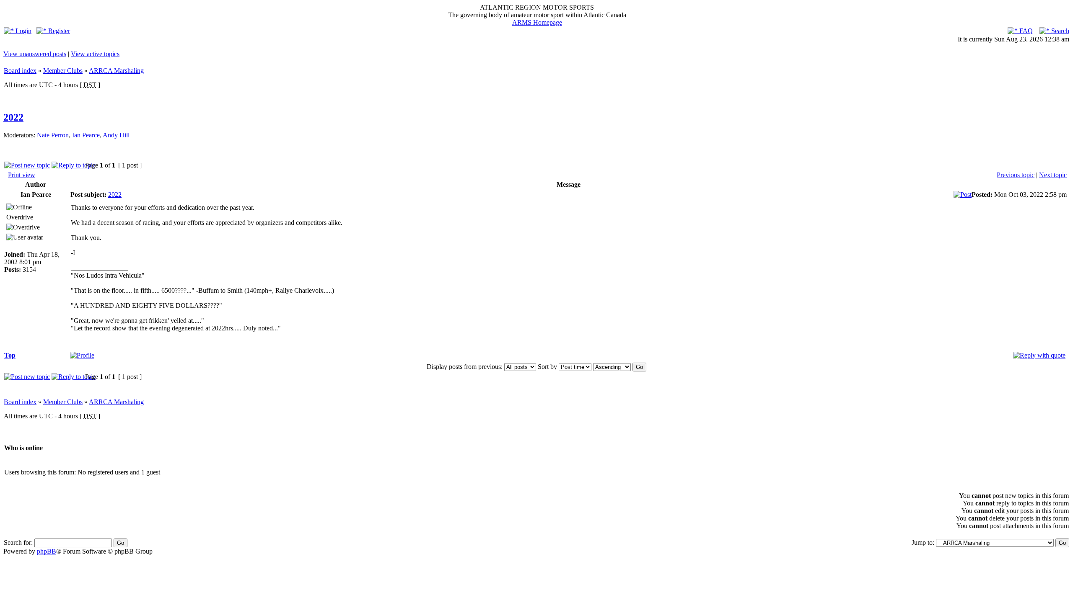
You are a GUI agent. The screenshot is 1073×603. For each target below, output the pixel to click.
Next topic (1053, 174)
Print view (21, 174)
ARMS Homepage (537, 22)
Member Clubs (63, 70)
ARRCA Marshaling (116, 70)
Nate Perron (53, 135)
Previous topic (1015, 174)
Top (10, 355)
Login (22, 30)
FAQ (1025, 30)
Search (1059, 30)
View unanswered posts (34, 53)
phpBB (46, 551)
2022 (13, 117)
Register (58, 30)
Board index (20, 70)
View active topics (95, 53)
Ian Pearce (86, 135)
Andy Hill (116, 135)
